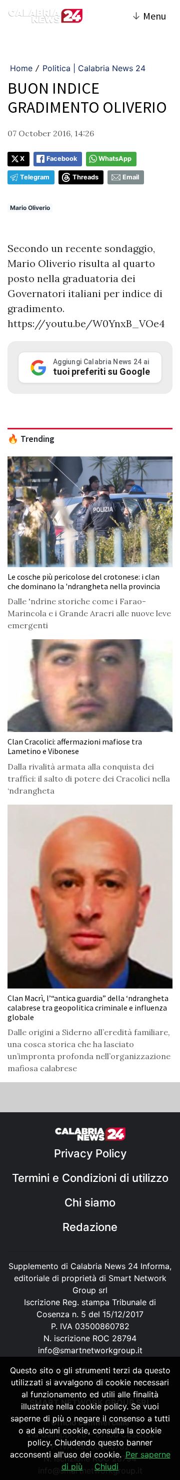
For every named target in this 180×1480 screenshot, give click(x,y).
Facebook (61, 158)
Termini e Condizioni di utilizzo (90, 1177)
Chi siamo (90, 1202)
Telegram (35, 177)
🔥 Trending (31, 438)
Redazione (90, 1227)
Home (21, 68)
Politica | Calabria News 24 (94, 68)
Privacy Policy (90, 1153)
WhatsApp (115, 158)
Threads (85, 177)
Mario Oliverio (30, 207)
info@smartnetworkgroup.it (90, 1350)
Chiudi (106, 1466)
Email (130, 177)
